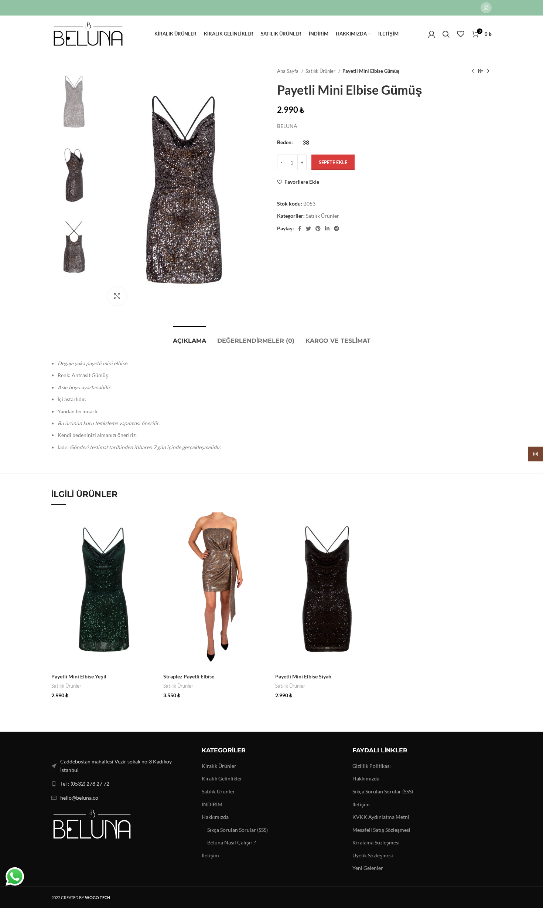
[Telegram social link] (336, 228)
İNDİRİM (212, 804)
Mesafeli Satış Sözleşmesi (381, 830)
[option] (74, 101)
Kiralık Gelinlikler (222, 778)
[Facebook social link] (300, 228)
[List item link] (121, 784)
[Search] (446, 34)
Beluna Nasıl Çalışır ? (231, 842)
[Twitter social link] (308, 228)
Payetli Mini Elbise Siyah (303, 676)
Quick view (150, 524)
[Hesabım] (431, 34)
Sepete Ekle (333, 162)
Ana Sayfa (288, 71)
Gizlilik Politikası (371, 766)
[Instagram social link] (486, 7)
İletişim (210, 855)
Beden (284, 142)
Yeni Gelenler (367, 868)
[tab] (189, 337)
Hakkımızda (215, 817)
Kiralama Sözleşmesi (376, 842)
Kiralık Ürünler (219, 766)
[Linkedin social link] (327, 228)
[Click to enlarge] (117, 296)
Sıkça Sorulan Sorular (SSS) (237, 830)
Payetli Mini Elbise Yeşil (78, 676)
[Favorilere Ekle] (150, 541)
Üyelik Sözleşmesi (372, 855)
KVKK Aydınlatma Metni (380, 817)
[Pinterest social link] (318, 228)
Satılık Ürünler (321, 71)
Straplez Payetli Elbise (188, 676)
